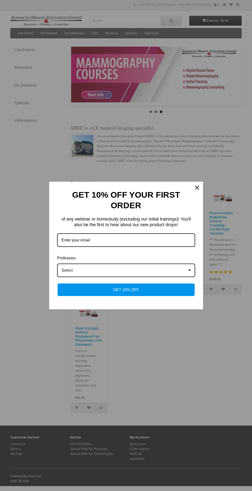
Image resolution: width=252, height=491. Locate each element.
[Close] (197, 187)
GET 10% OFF (126, 290)
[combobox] (126, 270)
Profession (66, 258)
